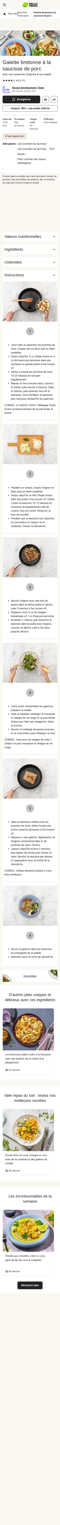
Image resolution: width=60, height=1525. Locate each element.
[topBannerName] (30, 25)
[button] (30, 249)
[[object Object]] (45, 99)
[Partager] (54, 99)
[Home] (4, 14)
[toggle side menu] (4, 5)
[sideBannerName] (30, 208)
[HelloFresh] (30, 4)
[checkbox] (4, 80)
